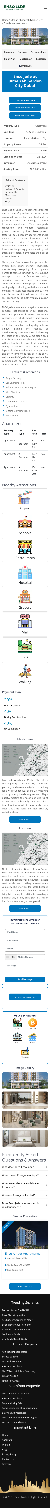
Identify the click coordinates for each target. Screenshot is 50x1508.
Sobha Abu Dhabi (11, 1334)
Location (41, 58)
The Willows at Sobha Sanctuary (18, 1371)
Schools (25, 532)
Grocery (25, 607)
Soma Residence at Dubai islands (19, 1407)
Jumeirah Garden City (31, 19)
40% (8, 711)
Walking (25, 681)
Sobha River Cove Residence (17, 1324)
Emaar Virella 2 (10, 1375)
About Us (7, 1439)
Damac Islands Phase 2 (14, 1422)
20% (8, 699)
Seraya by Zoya (10, 1356)
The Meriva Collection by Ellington (19, 1417)
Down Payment (12, 705)
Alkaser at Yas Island (12, 1366)
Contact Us (8, 1459)
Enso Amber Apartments (22, 1253)
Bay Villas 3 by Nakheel (14, 1412)
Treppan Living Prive (12, 1403)
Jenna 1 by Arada (11, 1380)
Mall (25, 632)
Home (5, 19)
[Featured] (25, 1234)
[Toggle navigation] (45, 7)
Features (22, 52)
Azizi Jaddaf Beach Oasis (14, 1339)
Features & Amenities (15, 189)
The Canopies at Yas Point (15, 1393)
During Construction (15, 717)
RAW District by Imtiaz (13, 1315)
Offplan (14, 19)
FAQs (7, 201)
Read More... (25, 820)
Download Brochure (25, 100)
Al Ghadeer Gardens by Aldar (17, 1319)
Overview (9, 52)
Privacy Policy (9, 1454)
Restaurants (25, 557)
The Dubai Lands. (19, 1497)
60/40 (44, 150)
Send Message (25, 979)
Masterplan (25, 58)
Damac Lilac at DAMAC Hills (16, 1310)
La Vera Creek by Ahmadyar (16, 1329)
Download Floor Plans (25, 116)
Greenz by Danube (12, 1361)
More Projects (25, 1287)
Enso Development (37, 162)
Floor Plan (9, 58)
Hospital (25, 582)
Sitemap (6, 1463)
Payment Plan (38, 52)
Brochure (26, 65)
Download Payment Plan (26, 108)
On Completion (12, 728)
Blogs (5, 1449)
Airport (25, 508)
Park (25, 657)
